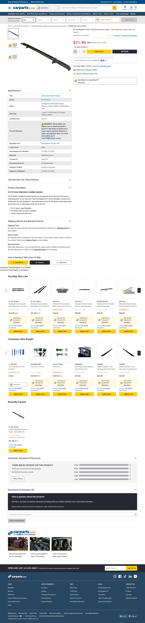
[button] (16, 322)
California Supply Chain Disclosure (73, 613)
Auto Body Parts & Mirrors (22, 26)
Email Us (41, 262)
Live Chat (128, 594)
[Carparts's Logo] (24, 8)
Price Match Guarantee (77, 601)
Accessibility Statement (91, 613)
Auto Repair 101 (103, 591)
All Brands (11, 594)
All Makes (11, 588)
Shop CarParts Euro (14, 601)
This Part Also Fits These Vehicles (23, 180)
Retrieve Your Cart (75, 598)
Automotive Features (105, 601)
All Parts (10, 591)
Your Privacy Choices (31, 616)
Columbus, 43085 (90, 70)
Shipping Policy (62, 228)
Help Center (63, 262)
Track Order (73, 591)
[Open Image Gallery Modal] (46, 57)
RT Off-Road (45, 100)
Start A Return (74, 594)
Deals (9, 605)
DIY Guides (101, 594)
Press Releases (46, 598)
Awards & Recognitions (48, 594)
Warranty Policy (40, 250)
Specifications (14, 90)
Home (10, 26)
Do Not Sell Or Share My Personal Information (51, 616)
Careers (43, 591)
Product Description (17, 188)
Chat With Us (19, 262)
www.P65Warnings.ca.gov (51, 138)
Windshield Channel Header (50, 96)
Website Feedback (131, 598)
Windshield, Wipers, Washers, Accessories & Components (49, 26)
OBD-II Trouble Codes (104, 598)
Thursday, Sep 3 (105, 66)
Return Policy (31, 240)
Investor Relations (46, 601)
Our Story (44, 588)
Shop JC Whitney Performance (17, 598)
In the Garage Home (104, 588)
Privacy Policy (43, 613)
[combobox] (29, 19)
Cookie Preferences (13, 616)
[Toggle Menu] (9, 8)
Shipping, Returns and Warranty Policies (25, 221)
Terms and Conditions (55, 613)
